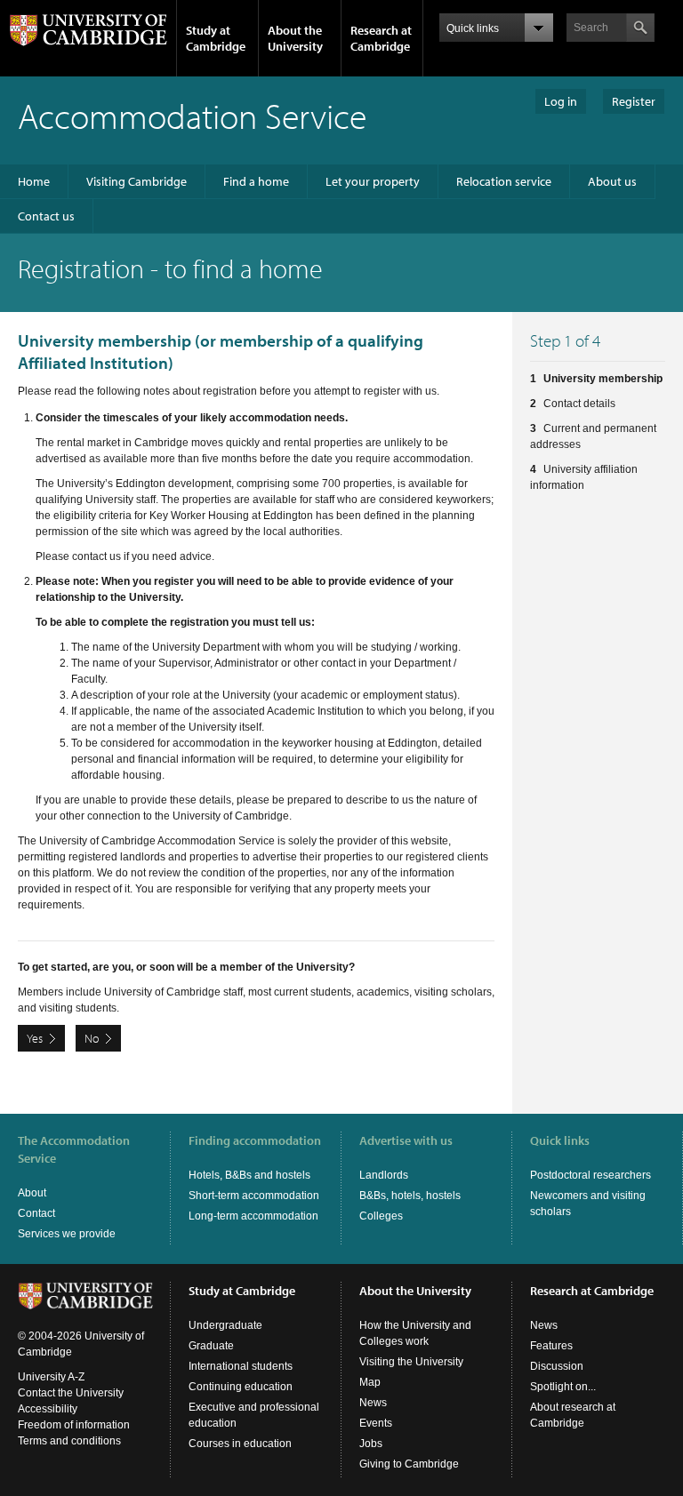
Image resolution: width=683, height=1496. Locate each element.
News (373, 1402)
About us (612, 181)
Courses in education (240, 1443)
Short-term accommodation (254, 1195)
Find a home (256, 181)
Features (551, 1346)
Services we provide (67, 1234)
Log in (560, 101)
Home (34, 181)
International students (241, 1366)
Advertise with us (406, 1140)
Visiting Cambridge (136, 181)
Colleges (381, 1216)
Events (375, 1423)
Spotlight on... (563, 1386)
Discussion (556, 1366)
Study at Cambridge (215, 38)
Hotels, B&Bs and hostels (249, 1175)
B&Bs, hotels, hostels (410, 1195)
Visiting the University (411, 1362)
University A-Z (51, 1377)
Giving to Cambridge (409, 1464)
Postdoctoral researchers (590, 1175)
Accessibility (47, 1409)
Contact (36, 1213)
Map (370, 1382)
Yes (35, 1038)
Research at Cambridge (381, 38)
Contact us (46, 216)
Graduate (211, 1346)
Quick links (560, 1140)
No (91, 1038)
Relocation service (503, 181)
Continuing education (241, 1386)
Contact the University (71, 1393)
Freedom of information (74, 1425)
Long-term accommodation (253, 1216)
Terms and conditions (69, 1441)
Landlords (383, 1175)
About (32, 1193)
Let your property (372, 181)
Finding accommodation (255, 1140)
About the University (295, 38)
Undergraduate (225, 1325)
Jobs (370, 1443)
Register (633, 101)
